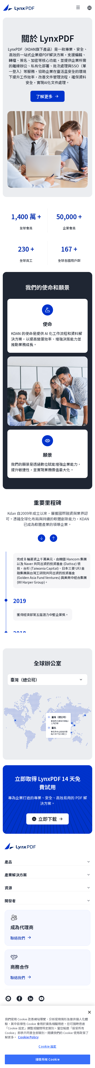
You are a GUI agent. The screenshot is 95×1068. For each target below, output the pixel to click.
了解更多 (44, 96)
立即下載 (47, 818)
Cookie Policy (28, 1037)
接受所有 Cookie (47, 1059)
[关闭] (89, 1012)
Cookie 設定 (47, 1046)
